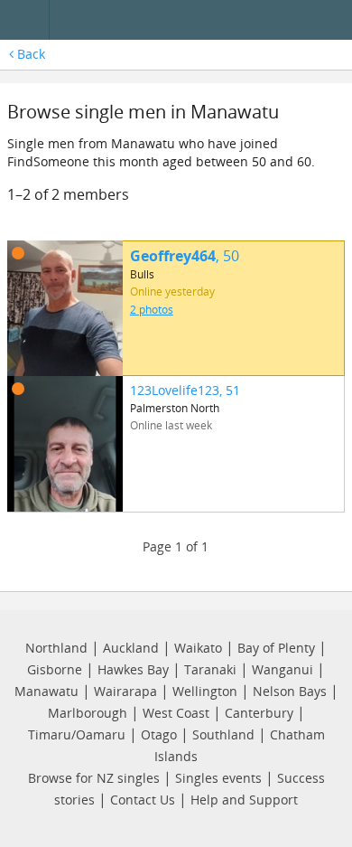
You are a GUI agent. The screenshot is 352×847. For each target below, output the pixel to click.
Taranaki (210, 669)
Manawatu (46, 691)
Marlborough (87, 712)
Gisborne (54, 669)
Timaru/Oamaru (76, 734)
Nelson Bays (290, 691)
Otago (159, 734)
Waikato (198, 647)
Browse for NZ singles (94, 777)
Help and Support (244, 799)
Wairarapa (125, 691)
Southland (223, 734)
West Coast (176, 712)
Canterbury (259, 712)
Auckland (131, 647)
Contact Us (142, 799)
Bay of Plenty (276, 647)
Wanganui (282, 669)
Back (29, 53)
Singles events (218, 777)
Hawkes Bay (133, 669)
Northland (56, 647)
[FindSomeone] (204, 20)
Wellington (204, 691)
